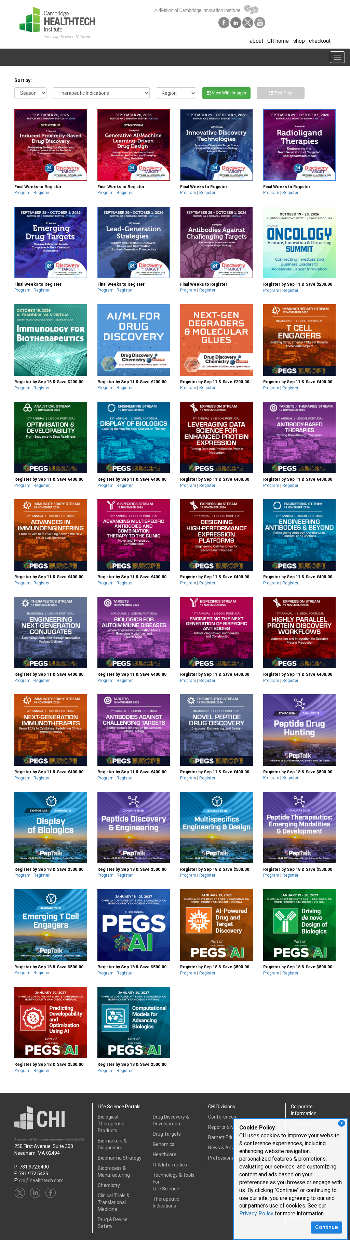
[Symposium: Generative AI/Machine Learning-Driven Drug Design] (133, 145)
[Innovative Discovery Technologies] (216, 145)
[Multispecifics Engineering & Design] (216, 827)
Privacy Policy (256, 1213)
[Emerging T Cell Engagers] (50, 925)
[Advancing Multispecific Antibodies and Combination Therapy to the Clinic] (133, 535)
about (256, 41)
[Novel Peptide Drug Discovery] (216, 730)
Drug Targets (167, 1134)
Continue (326, 1227)
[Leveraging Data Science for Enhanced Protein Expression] (216, 438)
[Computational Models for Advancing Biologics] (133, 1023)
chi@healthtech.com (41, 1180)
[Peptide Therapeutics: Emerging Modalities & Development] (299, 827)
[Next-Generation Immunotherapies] (50, 730)
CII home (278, 41)
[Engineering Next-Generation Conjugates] (50, 633)
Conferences (222, 1117)
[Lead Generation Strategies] (133, 242)
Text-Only (282, 93)
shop (299, 41)
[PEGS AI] (133, 925)
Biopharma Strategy (120, 1158)
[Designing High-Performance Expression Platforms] (216, 535)
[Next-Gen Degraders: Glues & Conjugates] (216, 340)
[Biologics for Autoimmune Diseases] (133, 633)
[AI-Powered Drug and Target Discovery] (216, 925)
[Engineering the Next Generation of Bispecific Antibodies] (216, 633)
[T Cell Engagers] (299, 340)
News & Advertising (229, 1147)
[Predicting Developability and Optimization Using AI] (50, 1023)
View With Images (228, 93)
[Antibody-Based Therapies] (299, 438)
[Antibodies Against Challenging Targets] (216, 242)
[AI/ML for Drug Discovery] (133, 340)
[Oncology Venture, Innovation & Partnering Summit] (299, 243)
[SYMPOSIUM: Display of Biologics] (50, 827)
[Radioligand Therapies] (299, 145)
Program (22, 192)
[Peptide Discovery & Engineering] (133, 827)
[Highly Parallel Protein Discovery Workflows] (299, 633)
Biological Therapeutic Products (111, 1123)
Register (41, 192)
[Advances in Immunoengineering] (50, 535)
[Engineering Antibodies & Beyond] (299, 535)
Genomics (163, 1144)
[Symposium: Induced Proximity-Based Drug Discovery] (50, 145)
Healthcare (164, 1154)
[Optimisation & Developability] (50, 438)
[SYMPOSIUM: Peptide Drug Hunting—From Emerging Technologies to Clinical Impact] (299, 730)
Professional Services (231, 1158)
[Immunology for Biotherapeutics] (50, 340)
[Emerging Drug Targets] (50, 242)
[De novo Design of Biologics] (299, 925)
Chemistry (109, 1185)
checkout (320, 41)
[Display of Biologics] (133, 438)
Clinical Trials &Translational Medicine (114, 1202)
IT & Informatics (170, 1164)
